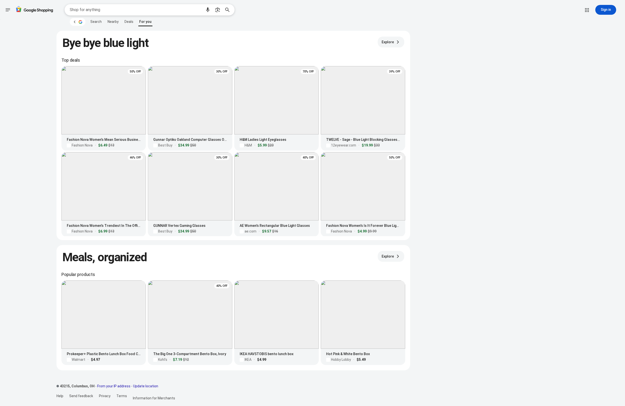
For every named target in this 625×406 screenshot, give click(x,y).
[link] (96, 22)
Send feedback (81, 396)
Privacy (105, 396)
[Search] (228, 9)
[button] (208, 9)
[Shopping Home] (34, 10)
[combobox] (136, 9)
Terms (121, 396)
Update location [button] (145, 386)
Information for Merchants (154, 398)
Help (59, 396)
